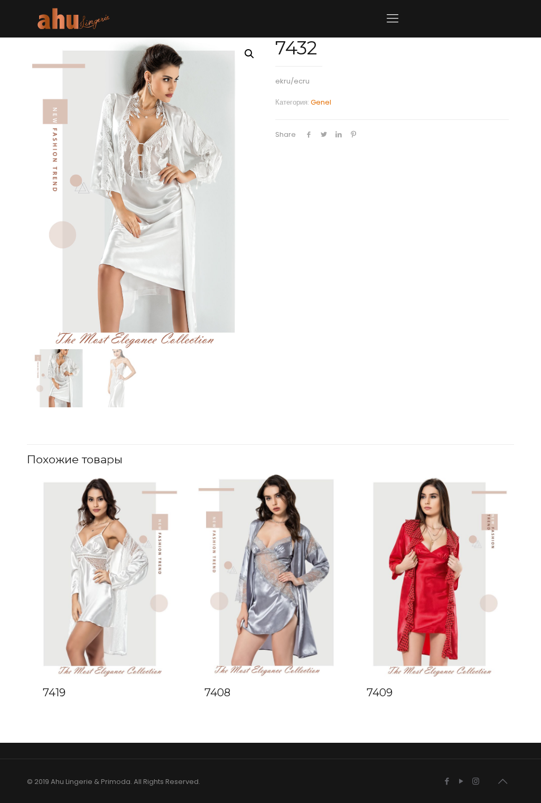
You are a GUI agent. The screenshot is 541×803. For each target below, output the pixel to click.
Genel (321, 102)
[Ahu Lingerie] (73, 18)
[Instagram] (475, 781)
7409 (380, 692)
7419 (54, 692)
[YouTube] (461, 781)
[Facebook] (447, 781)
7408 (217, 692)
